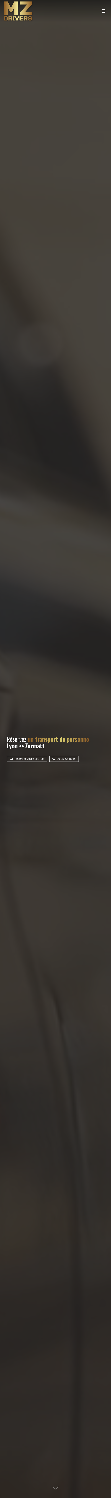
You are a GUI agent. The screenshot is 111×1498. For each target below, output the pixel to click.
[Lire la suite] (55, 1486)
